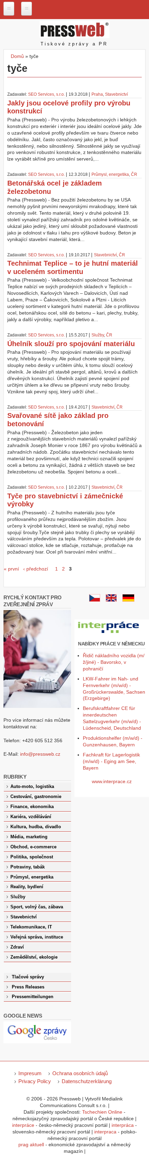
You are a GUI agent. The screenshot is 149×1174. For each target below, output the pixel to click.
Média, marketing (28, 836)
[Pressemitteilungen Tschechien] (128, 600)
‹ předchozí (35, 569)
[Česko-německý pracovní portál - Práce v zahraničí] (109, 633)
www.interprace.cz (112, 781)
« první (11, 569)
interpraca (105, 1131)
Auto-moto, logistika (32, 786)
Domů (17, 56)
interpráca (123, 1125)
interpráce (23, 1125)
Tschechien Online (102, 1112)
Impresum (30, 1073)
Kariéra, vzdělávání (30, 816)
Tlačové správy (28, 977)
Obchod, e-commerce (33, 847)
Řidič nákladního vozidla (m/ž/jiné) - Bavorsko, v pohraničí (113, 662)
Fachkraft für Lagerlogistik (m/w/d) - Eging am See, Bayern (111, 761)
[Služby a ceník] (94, 600)
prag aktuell (31, 1144)
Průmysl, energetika (110, 174)
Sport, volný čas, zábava (36, 907)
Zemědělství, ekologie (34, 957)
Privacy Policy (34, 1081)
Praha (97, 94)
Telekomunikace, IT (31, 927)
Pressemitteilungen (32, 996)
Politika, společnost (31, 857)
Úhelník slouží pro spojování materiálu (71, 344)
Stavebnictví (116, 94)
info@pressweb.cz (40, 754)
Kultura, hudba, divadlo (35, 826)
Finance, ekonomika (32, 806)
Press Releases (28, 987)
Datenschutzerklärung (87, 1081)
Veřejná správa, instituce (36, 937)
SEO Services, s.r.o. (46, 94)
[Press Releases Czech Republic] (111, 600)
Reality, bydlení (26, 886)
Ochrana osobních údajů (80, 1073)
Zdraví (17, 947)
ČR (134, 174)
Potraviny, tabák (27, 867)
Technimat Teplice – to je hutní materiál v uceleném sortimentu (72, 267)
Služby (97, 335)
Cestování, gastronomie (35, 796)
